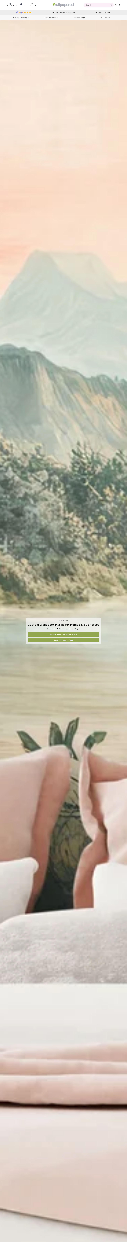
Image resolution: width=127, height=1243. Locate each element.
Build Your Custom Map (63, 640)
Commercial (20, 5)
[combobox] (99, 5)
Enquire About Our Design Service (63, 634)
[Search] (111, 5)
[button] (120, 5)
